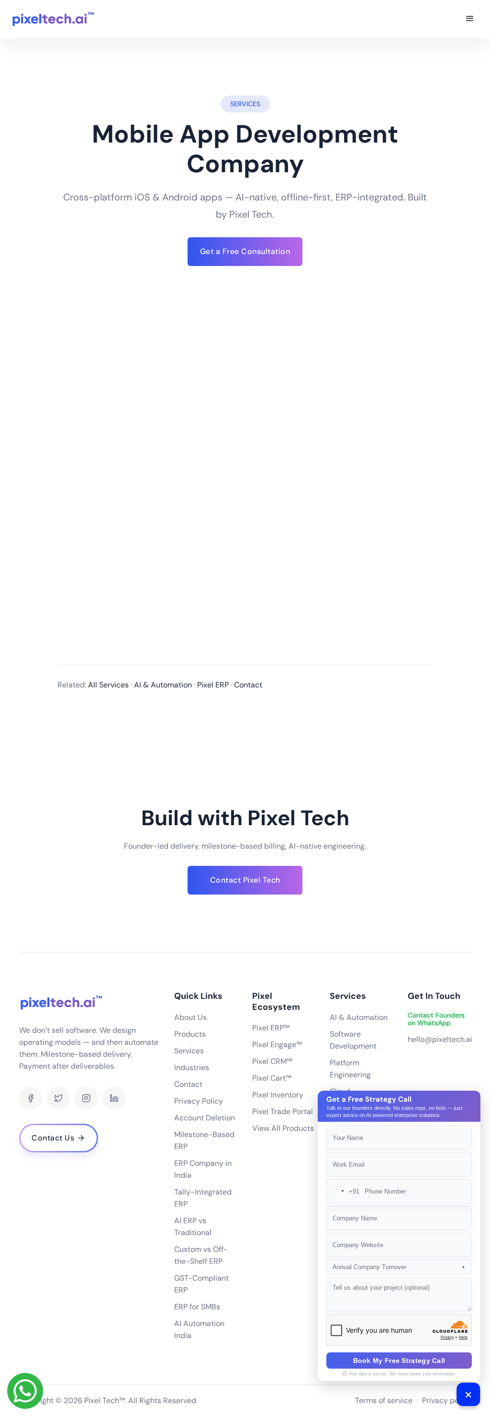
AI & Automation (163, 685)
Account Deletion (204, 1118)
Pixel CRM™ (272, 1061)
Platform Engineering (350, 1069)
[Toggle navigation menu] (469, 19)
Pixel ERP (213, 685)
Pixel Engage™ (277, 1045)
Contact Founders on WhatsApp (436, 1019)
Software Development (353, 1040)
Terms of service (383, 1400)
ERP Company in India (203, 1169)
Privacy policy (446, 1400)
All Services (108, 685)
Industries (191, 1067)
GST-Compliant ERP (201, 1284)
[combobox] (343, 1191)
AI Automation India (199, 1329)
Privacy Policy (198, 1101)
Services (189, 1051)
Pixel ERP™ (271, 1028)
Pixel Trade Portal (282, 1111)
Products (190, 1034)
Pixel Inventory (277, 1095)
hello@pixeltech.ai (440, 1039)
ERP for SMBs (197, 1307)
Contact (248, 685)
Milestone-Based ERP (204, 1140)
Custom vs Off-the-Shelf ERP (201, 1255)
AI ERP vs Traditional (193, 1227)
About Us (190, 1017)
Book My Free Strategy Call (399, 1360)
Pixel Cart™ (271, 1078)
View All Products (283, 1128)
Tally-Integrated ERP (203, 1198)
